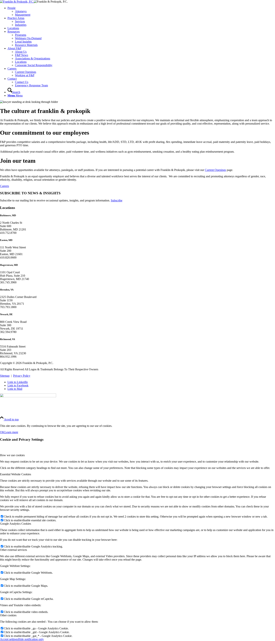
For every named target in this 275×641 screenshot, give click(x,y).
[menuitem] (141, 11)
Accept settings (9, 639)
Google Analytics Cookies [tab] (15, 523)
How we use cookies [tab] (12, 455)
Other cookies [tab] (8, 615)
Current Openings (215, 170)
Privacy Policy (21, 375)
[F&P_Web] (17, 1)
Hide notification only (31, 639)
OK (2, 432)
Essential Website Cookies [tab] (15, 474)
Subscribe (116, 200)
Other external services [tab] (13, 549)
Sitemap (5, 375)
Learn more (11, 432)
